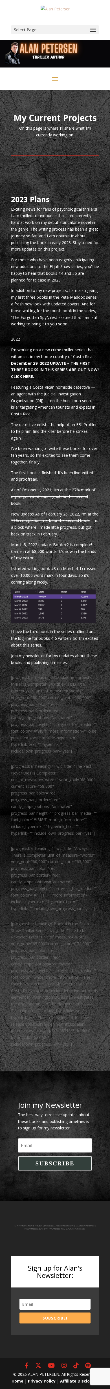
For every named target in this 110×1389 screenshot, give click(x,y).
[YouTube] (51, 1365)
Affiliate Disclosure (79, 1381)
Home (17, 1381)
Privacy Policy (42, 1381)
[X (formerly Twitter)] (38, 1365)
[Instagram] (64, 1365)
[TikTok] (75, 1365)
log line (24, 638)
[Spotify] (88, 1365)
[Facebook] (26, 1365)
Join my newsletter (28, 655)
